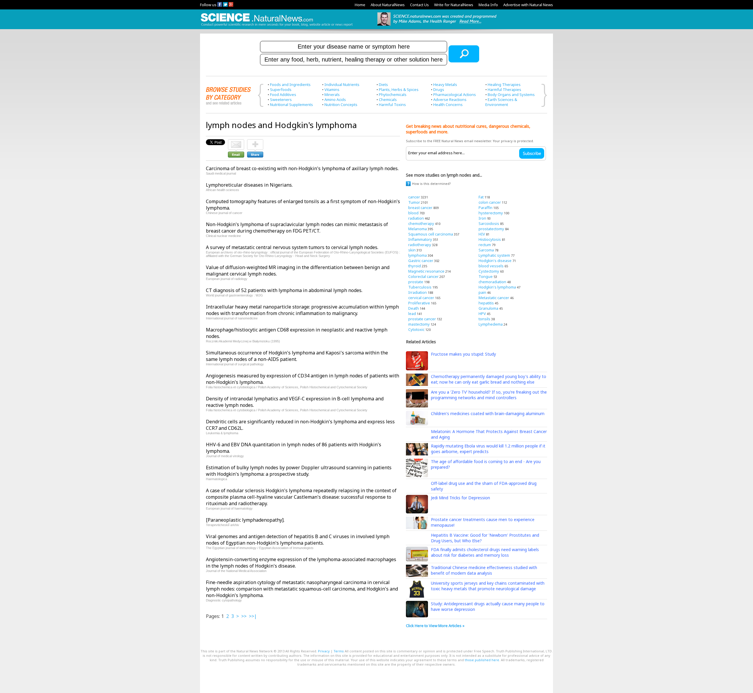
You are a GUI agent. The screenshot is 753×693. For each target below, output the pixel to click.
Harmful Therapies (504, 89)
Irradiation (417, 292)
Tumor (414, 202)
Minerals (332, 94)
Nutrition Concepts (340, 104)
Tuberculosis (420, 287)
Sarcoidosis (489, 223)
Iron (482, 218)
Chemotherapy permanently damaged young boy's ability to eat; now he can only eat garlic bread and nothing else (488, 379)
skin (412, 250)
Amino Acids (335, 99)
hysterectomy (491, 212)
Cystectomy (489, 271)
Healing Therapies (504, 84)
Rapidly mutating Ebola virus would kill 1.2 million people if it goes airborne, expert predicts (488, 448)
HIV (482, 234)
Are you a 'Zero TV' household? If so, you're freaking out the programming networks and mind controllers (489, 394)
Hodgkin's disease (495, 260)
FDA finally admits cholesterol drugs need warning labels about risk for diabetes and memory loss (485, 552)
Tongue (486, 276)
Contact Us (419, 4)
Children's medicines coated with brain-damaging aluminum (487, 413)
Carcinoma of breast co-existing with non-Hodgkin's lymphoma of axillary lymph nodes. (302, 168)
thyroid (414, 265)
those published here (482, 660)
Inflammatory (420, 239)
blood (413, 212)
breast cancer (420, 207)
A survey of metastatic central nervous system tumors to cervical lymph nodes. (292, 247)
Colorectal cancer (423, 276)
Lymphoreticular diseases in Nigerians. (249, 185)
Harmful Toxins (392, 104)
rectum (485, 244)
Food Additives (283, 94)
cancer (414, 197)
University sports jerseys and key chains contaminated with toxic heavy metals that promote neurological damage (487, 585)
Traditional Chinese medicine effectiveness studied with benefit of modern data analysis (484, 570)
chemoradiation (492, 281)
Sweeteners (281, 99)
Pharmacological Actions (454, 94)
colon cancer (490, 202)
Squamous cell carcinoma (430, 234)
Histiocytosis (490, 239)
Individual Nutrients (341, 84)
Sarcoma (486, 250)
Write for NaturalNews (453, 4)
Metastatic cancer (494, 297)
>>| (253, 616)
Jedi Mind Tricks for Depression (460, 497)
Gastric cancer (420, 260)
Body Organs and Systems (511, 94)
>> (243, 616)
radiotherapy (419, 244)
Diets (383, 84)
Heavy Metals (445, 84)
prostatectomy (491, 228)
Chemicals (388, 99)
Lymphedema (491, 324)
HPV (482, 313)
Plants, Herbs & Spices (399, 89)
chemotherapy (421, 223)
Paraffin (485, 207)
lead (412, 313)
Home (360, 4)
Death (413, 308)
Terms (339, 651)
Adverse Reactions (450, 99)
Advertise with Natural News (528, 4)
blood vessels (491, 265)
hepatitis (486, 303)
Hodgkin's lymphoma (497, 287)
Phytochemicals (393, 94)
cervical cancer (421, 297)
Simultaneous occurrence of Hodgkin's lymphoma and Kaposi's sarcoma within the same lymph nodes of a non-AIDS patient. (297, 355)
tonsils (484, 318)
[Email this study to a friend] (236, 142)
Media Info (488, 4)
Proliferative (419, 303)
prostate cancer (422, 318)
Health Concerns (448, 104)
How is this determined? (431, 183)
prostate (415, 281)
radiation (416, 218)
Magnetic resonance (426, 271)
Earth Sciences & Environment (501, 102)
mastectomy (419, 324)
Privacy (324, 651)
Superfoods (280, 89)
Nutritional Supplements (291, 104)
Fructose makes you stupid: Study (463, 354)
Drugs (438, 89)
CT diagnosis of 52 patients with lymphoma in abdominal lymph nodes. (284, 290)
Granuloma (488, 308)
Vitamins (331, 89)
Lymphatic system (494, 255)
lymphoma (417, 255)
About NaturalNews (388, 4)
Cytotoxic (416, 329)
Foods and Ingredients (290, 84)
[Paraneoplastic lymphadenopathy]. (245, 520)
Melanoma (417, 228)
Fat (481, 197)
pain (482, 292)
